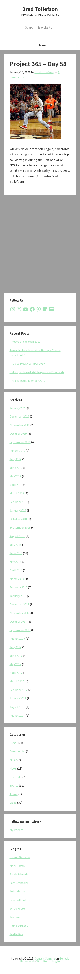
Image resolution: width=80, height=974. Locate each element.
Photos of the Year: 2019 (25, 341)
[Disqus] (40, 245)
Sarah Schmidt (19, 874)
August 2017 (17, 638)
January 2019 (18, 510)
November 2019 (20, 425)
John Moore (17, 891)
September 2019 (20, 442)
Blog (13, 743)
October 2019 (18, 433)
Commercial (17, 751)
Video (13, 802)
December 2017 (19, 604)
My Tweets (16, 830)
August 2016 (17, 707)
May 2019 (15, 476)
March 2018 (17, 579)
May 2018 (15, 562)
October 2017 (18, 621)
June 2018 (16, 553)
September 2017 (20, 630)
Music (13, 760)
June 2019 (16, 468)
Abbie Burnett (19, 925)
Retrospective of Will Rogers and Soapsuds (37, 372)
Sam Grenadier (19, 883)
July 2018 (15, 544)
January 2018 (18, 596)
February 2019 (18, 502)
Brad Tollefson (40, 8)
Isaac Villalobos (20, 900)
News (13, 768)
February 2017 (18, 690)
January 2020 (18, 408)
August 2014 (17, 715)
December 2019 (19, 416)
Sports (14, 785)
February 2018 (18, 587)
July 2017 (15, 647)
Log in (56, 961)
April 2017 (16, 673)
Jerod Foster (18, 908)
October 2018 (18, 519)
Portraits (16, 777)
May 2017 (15, 664)
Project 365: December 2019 (27, 363)
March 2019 (17, 493)
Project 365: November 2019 (27, 380)
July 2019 (15, 459)
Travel (14, 794)
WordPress (43, 961)
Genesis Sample (45, 958)
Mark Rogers (18, 866)
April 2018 (16, 570)
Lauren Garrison (20, 857)
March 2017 (17, 681)
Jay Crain (15, 917)
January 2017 (18, 698)
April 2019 (16, 485)
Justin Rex (16, 934)
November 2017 (20, 613)
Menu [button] (43, 45)
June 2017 (16, 656)
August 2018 (17, 536)
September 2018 (20, 527)
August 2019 (17, 450)
